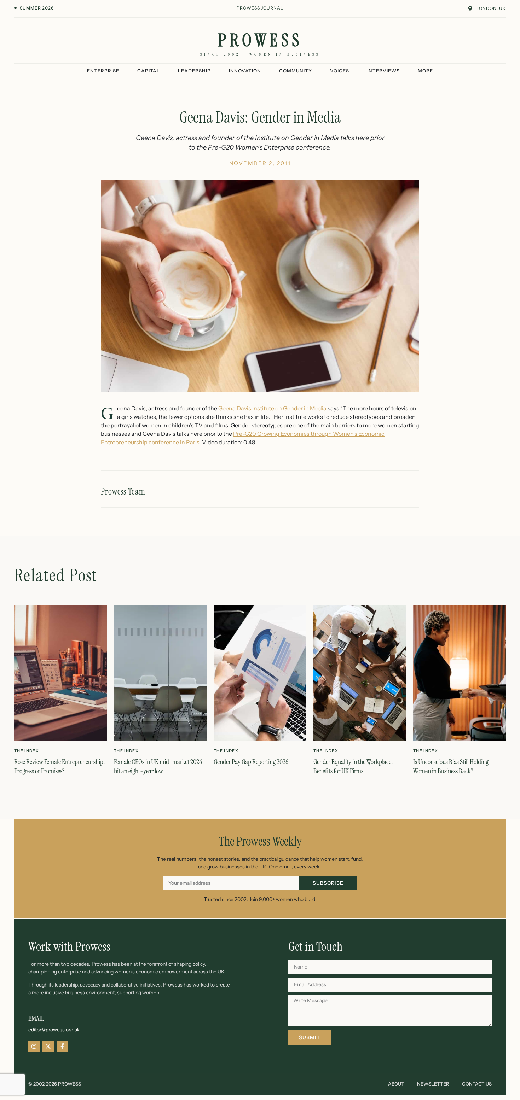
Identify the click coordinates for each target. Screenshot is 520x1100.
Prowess (260, 40)
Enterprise (103, 71)
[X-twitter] (48, 1046)
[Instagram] (34, 1046)
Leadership (194, 71)
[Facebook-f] (62, 1046)
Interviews (383, 71)
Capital (148, 71)
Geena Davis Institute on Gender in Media (272, 408)
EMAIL (36, 1018)
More (425, 71)
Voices (339, 71)
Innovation (245, 71)
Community (295, 71)
